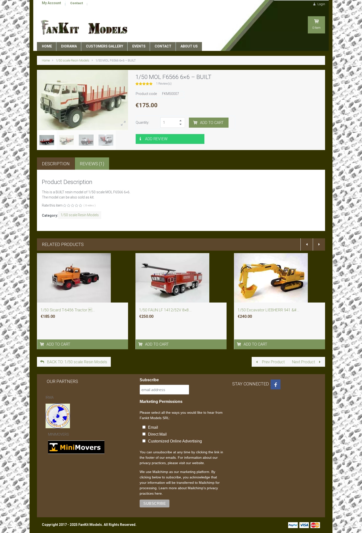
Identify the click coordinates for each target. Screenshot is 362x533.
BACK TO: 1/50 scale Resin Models (76, 362)
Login (321, 4)
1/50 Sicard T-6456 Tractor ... (68, 310)
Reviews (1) (92, 163)
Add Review (156, 139)
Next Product (304, 362)
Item (316, 28)
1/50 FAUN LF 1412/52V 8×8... (165, 310)
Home (46, 60)
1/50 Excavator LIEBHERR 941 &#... (268, 310)
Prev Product (273, 362)
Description (56, 163)
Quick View (82, 285)
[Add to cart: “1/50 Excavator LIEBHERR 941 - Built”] (239, 344)
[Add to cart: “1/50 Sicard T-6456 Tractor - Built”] (42, 344)
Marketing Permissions (161, 401)
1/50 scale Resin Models (72, 60)
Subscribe (149, 380)
